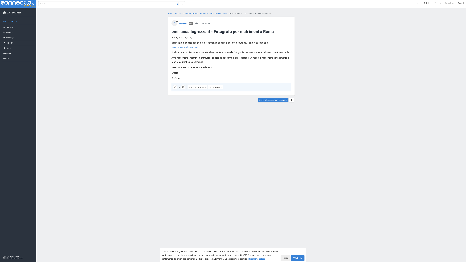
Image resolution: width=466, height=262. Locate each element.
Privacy (5, 256)
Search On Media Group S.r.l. (15, 258)
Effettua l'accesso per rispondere (273, 100)
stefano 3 (183, 23)
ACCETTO (297, 258)
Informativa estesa (256, 259)
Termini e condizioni (13, 256)
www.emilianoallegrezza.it (184, 47)
